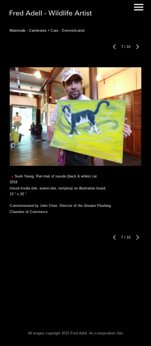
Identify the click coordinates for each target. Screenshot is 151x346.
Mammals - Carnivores (28, 30)
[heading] (51, 14)
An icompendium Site (106, 333)
